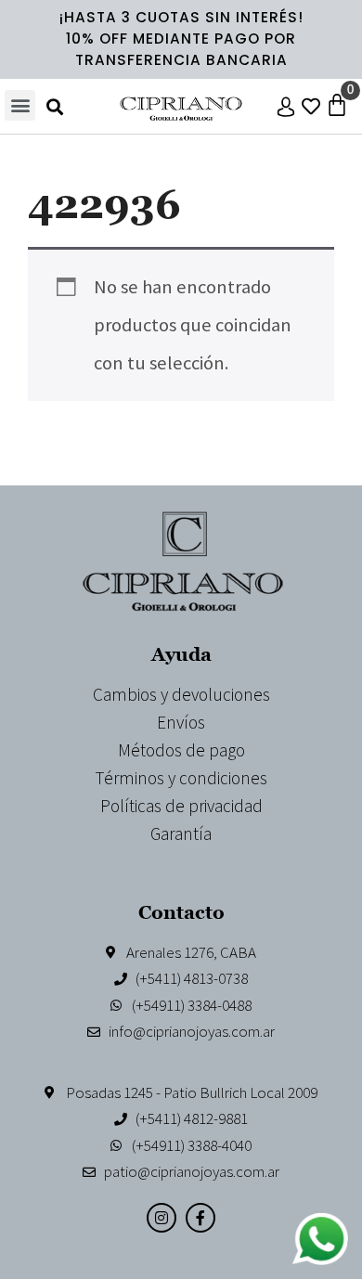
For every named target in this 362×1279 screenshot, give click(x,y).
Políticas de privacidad (181, 806)
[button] (20, 105)
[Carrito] (337, 105)
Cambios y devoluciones (181, 694)
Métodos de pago (181, 750)
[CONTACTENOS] (320, 1238)
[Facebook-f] (200, 1218)
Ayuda (181, 654)
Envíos (181, 722)
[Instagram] (161, 1218)
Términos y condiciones (181, 778)
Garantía (181, 833)
